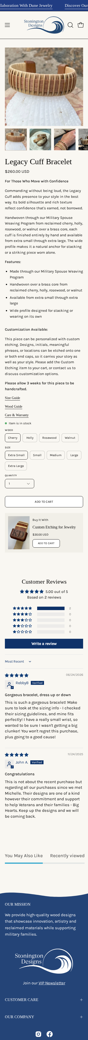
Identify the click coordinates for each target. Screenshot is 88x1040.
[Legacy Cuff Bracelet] (16, 139)
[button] (69, 25)
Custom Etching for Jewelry (54, 527)
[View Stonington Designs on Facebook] (49, 1034)
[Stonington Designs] (44, 25)
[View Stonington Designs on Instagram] (38, 1034)
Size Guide (12, 398)
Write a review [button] (44, 643)
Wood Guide (13, 406)
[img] (16, 675)
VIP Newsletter (52, 983)
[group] (44, 5)
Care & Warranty (17, 415)
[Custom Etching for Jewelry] (19, 532)
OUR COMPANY (19, 1017)
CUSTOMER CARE (21, 1000)
